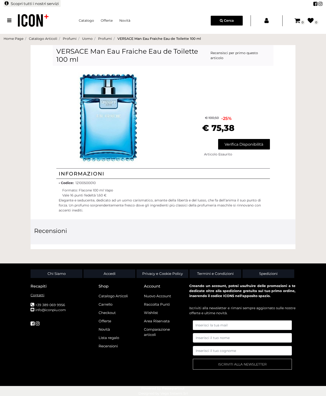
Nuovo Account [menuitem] (157, 296)
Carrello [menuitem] (105, 304)
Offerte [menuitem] (107, 20)
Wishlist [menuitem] (151, 312)
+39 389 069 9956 (50, 305)
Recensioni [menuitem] (108, 346)
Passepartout (173, 388)
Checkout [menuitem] (107, 312)
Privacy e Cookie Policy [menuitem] (162, 273)
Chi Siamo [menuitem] (56, 273)
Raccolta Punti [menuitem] (157, 304)
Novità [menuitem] (124, 20)
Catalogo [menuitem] (86, 20)
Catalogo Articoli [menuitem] (113, 296)
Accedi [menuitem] (110, 273)
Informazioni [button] (82, 174)
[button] (108, 117)
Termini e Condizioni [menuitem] (215, 273)
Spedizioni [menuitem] (268, 273)
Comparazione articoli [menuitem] (157, 332)
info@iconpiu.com (50, 310)
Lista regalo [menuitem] (109, 337)
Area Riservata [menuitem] (157, 321)
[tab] (163, 173)
